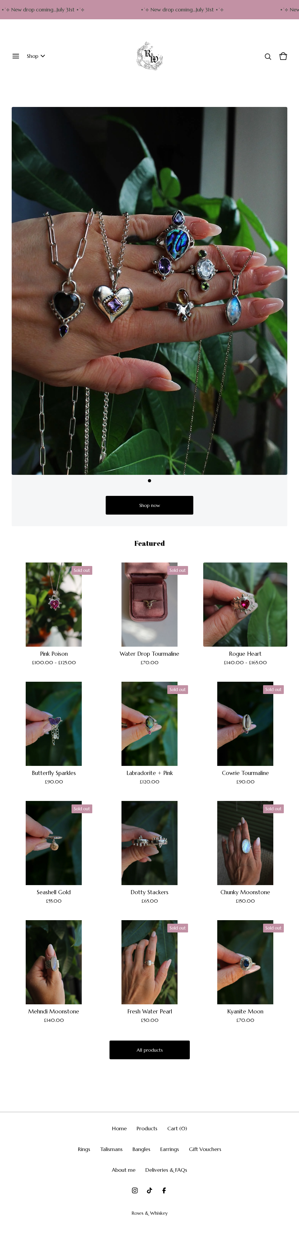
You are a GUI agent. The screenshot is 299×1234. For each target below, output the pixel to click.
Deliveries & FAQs (166, 1169)
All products (150, 1050)
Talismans (111, 1149)
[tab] (149, 480)
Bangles (141, 1149)
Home (119, 1128)
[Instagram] (135, 1190)
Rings (84, 1149)
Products (147, 1128)
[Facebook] (164, 1190)
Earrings (169, 1149)
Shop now (149, 505)
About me (123, 1169)
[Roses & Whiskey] (149, 56)
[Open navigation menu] (16, 56)
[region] (149, 9)
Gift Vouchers (205, 1149)
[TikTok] (149, 1190)
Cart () (177, 1128)
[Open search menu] (268, 56)
